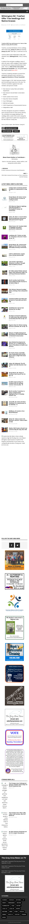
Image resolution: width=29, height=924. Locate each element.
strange (24, 914)
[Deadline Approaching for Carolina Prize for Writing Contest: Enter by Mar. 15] (5, 383)
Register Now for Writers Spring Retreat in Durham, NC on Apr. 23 (18, 325)
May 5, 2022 (12, 294)
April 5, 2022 (12, 358)
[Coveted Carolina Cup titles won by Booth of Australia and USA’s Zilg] (5, 300)
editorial (18, 900)
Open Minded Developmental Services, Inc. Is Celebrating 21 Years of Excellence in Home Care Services (18, 344)
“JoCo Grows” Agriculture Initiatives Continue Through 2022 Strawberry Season (17, 263)
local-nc (11, 908)
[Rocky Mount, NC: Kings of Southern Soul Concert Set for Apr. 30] (5, 374)
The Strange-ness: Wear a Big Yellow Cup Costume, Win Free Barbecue (17, 814)
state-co (10, 914)
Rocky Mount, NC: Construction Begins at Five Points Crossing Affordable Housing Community (17, 246)
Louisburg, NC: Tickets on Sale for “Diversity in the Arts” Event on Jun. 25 (18, 237)
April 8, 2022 (12, 348)
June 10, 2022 (12, 240)
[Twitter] (17, 545)
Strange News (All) (8, 779)
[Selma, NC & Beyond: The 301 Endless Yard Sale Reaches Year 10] (5, 365)
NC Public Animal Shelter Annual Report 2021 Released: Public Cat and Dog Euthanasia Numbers (18, 272)
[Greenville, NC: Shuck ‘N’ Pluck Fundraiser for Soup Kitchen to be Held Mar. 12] (5, 403)
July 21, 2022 (12, 201)
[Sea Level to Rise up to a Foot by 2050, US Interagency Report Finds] (14, 440)
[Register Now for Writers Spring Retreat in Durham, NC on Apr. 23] (5, 326)
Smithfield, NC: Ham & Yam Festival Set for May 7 (16, 308)
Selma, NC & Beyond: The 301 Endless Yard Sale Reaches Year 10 (17, 365)
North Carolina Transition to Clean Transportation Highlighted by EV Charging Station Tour (17, 393)
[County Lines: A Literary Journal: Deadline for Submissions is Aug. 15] (5, 189)
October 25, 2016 (13, 817)
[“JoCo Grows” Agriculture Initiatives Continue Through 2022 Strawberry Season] (5, 263)
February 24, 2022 (13, 406)
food (13, 905)
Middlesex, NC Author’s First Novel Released (17, 411)
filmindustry (5, 905)
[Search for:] (14, 5)
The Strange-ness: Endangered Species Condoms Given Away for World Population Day (18, 784)
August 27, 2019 (13, 834)
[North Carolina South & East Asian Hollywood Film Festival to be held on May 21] (5, 281)
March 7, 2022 (13, 377)
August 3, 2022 (13, 192)
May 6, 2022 (12, 284)
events (4, 902)
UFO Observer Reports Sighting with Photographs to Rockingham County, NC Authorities (17, 208)
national (4, 911)
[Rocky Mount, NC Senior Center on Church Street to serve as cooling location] (5, 198)
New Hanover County (11, 128)
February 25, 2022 (13, 397)
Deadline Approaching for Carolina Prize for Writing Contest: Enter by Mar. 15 (16, 383)
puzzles (22, 911)
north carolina (7, 131)
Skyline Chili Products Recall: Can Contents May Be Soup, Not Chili (18, 428)
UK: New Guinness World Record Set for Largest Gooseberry (18, 832)
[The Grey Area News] (14, 9)
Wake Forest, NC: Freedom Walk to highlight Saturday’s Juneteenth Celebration (18, 227)
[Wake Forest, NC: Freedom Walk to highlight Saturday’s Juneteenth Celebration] (5, 227)
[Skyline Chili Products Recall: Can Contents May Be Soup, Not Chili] (5, 429)
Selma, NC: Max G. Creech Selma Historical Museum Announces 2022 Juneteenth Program (18, 218)
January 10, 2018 (6, 25)
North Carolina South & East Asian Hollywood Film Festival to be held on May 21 (18, 281)
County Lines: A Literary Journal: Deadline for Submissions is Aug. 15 (18, 189)
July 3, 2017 (12, 787)
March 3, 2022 (13, 386)
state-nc (17, 914)
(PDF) (14, 70)
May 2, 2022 (12, 311)
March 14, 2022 (13, 368)
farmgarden (11, 902)
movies (18, 908)
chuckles (11, 900)
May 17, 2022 (12, 266)
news (10, 911)
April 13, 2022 (12, 328)
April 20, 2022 (12, 320)
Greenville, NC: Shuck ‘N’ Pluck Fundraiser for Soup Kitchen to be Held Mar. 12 (17, 403)
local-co (4, 908)
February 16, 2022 (13, 431)
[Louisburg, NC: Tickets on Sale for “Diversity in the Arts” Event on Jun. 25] (5, 237)
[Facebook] (11, 545)
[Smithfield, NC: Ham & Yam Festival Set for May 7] (5, 309)
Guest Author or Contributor (19, 25)
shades (4, 914)
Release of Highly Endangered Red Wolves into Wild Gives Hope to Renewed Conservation (18, 334)
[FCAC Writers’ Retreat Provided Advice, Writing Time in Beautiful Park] (5, 291)
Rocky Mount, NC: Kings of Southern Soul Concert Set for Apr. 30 (17, 374)
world (4, 917)
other (16, 911)
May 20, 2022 (12, 257)
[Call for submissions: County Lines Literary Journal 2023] (5, 255)
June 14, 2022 (12, 221)
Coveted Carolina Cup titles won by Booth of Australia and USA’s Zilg (18, 300)
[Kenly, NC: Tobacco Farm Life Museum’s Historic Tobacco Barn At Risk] (5, 420)
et (23, 900)
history (18, 905)
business (4, 900)
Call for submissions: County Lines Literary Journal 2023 (17, 254)
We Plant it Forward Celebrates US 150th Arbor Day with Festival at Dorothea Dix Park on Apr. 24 (18, 317)
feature (19, 902)
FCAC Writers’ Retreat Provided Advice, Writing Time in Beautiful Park (18, 291)
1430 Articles (14, 159)
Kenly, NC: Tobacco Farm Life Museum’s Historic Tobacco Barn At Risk (18, 420)
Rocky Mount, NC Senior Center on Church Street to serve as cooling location (17, 198)
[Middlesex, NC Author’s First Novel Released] (5, 412)
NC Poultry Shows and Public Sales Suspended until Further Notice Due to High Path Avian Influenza (17, 355)
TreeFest (16, 131)
